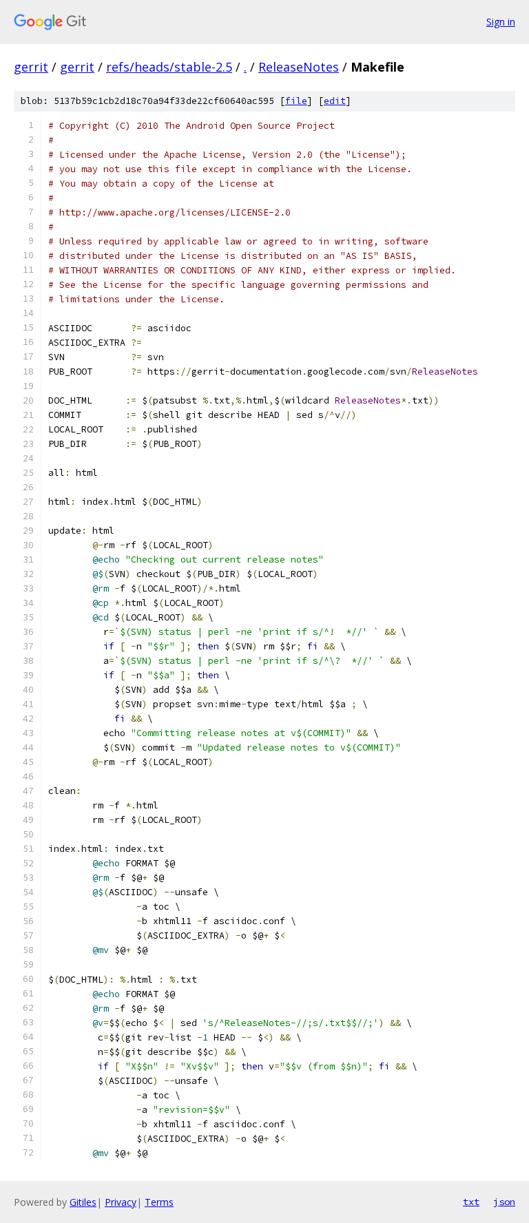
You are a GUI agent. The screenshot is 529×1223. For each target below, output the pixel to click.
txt (471, 1201)
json (504, 1201)
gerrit (31, 67)
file (296, 101)
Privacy (120, 1202)
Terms (159, 1202)
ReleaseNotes (298, 67)
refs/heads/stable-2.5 (169, 67)
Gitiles (83, 1202)
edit (335, 101)
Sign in (500, 21)
